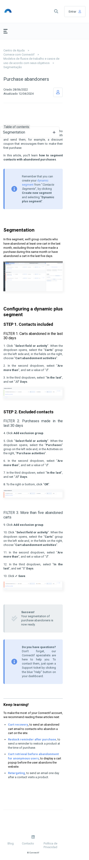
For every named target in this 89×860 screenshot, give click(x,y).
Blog (11, 843)
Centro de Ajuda (14, 50)
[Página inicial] (13, 11)
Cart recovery (18, 724)
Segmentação (12, 67)
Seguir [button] (58, 92)
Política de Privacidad (50, 845)
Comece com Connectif (18, 54)
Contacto (28, 843)
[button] (56, 11)
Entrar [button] (72, 11)
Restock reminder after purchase (32, 739)
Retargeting (16, 773)
